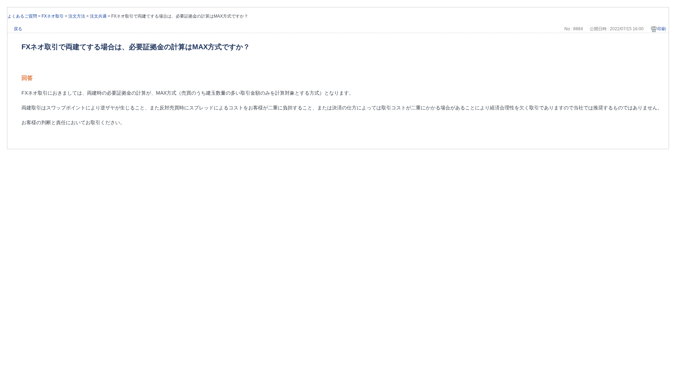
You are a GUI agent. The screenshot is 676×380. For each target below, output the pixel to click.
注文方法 (76, 16)
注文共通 (98, 16)
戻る (18, 28)
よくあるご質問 (22, 16)
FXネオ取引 (53, 16)
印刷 (661, 28)
